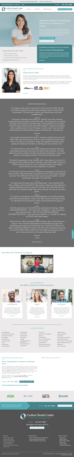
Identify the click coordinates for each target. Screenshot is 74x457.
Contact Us (17, 4)
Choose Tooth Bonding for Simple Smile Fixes (38, 437)
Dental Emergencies (12, 304)
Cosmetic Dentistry (6, 341)
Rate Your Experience (37, 241)
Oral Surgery (60, 335)
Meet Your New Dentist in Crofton (33, 69)
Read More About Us (6, 377)
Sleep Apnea (60, 344)
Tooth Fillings (23, 345)
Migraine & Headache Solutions (64, 342)
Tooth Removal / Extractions (63, 337)
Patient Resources (47, 9)
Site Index (17, 453)
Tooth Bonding (23, 334)
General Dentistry (6, 332)
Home (2, 453)
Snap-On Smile (23, 335)
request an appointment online (21, 376)
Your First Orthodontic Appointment (25, 341)
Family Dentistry (5, 339)
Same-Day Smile (42, 342)
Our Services (37, 9)
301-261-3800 (23, 375)
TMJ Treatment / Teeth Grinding (64, 341)
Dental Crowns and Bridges (45, 334)
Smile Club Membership (7, 4)
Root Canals (41, 332)
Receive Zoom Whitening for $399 (28, 1)
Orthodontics (23, 337)
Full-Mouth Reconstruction (45, 344)
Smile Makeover (23, 332)
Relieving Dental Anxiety (44, 346)
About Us (29, 9)
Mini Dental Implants (43, 341)
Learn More (41, 60)
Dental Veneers (5, 344)
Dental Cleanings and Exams (8, 334)
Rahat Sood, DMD (31, 73)
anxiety (8, 370)
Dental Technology (61, 346)
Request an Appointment (45, 1)
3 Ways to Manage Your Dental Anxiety (37, 440)
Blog (23, 4)
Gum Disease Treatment (7, 335)
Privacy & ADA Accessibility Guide (61, 453)
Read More (25, 93)
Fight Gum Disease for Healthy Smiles (37, 439)
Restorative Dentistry (25, 343)
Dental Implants (62, 304)
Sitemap (70, 453)
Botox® (3, 342)
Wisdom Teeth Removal (62, 339)
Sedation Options (61, 332)
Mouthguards (5, 337)
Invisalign (37, 304)
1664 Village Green (11, 60)
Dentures (41, 335)
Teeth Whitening (5, 346)
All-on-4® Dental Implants (44, 339)
